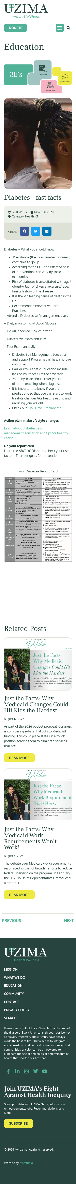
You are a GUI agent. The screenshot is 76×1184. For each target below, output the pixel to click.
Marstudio (26, 1163)
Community (14, 994)
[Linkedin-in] (17, 1071)
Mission (11, 969)
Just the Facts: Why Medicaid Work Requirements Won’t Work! (30, 838)
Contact (11, 1002)
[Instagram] (26, 1071)
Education (13, 986)
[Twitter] (35, 1071)
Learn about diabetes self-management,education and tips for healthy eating (36, 433)
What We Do (14, 977)
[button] (60, 28)
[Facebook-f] (8, 1071)
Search (10, 1018)
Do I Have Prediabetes (44, 408)
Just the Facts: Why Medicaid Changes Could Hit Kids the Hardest (36, 704)
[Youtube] (45, 1071)
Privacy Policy (17, 1010)
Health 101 (31, 216)
